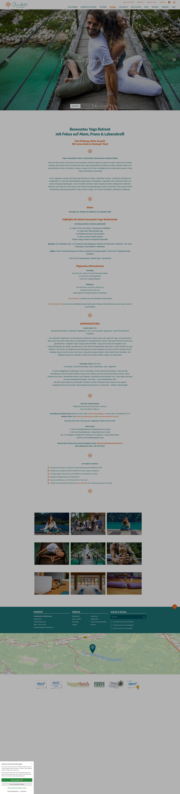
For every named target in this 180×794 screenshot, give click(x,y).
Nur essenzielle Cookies (17, 784)
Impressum (23, 791)
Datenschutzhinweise (13, 791)
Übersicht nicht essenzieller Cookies (17, 788)
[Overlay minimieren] (31, 763)
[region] (17, 771)
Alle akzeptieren (15, 780)
